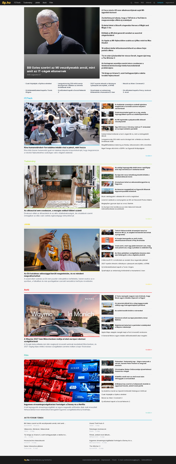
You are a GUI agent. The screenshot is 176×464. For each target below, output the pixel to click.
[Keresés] (131, 2)
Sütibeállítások (147, 460)
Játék (37, 3)
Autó (45, 3)
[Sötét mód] (154, 2)
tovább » (149, 156)
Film (51, 3)
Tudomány (27, 3)
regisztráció (170, 2)
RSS (142, 2)
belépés (160, 2)
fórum (136, 2)
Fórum (114, 460)
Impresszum (105, 460)
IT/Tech (17, 3)
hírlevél (148, 2)
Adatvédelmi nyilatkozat (90, 460)
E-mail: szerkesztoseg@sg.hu (129, 460)
